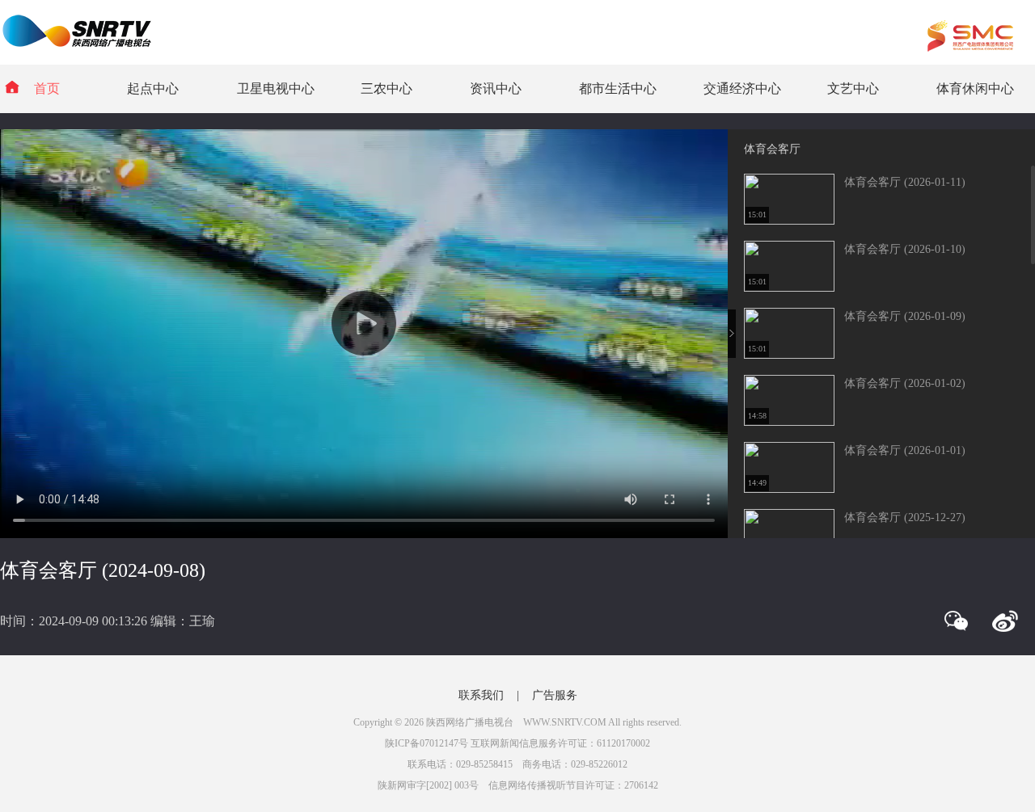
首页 (47, 88)
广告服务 (554, 695)
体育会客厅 (772, 149)
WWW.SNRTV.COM (564, 722)
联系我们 (481, 695)
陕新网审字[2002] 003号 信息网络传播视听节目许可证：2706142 (518, 785)
